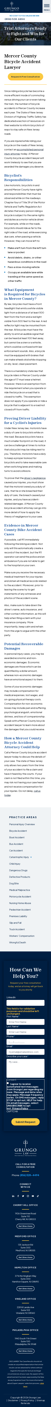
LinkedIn (11, 997)
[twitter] (35, 19)
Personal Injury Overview (22, 824)
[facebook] (31, 19)
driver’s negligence (35, 478)
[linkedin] (28, 19)
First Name (13, 1016)
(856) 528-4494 (15, 19)
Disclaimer (13, 1400)
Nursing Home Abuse (20, 903)
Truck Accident (17, 929)
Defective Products (19, 876)
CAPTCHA (12, 1111)
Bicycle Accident (18, 830)
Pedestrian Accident (20, 909)
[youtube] (41, 19)
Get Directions (26, 1226)
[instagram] (38, 19)
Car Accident (16, 850)
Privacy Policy (20, 1108)
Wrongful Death (17, 942)
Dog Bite (14, 883)
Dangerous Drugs (18, 870)
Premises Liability (18, 916)
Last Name (13, 1026)
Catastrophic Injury (19, 857)
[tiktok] (45, 19)
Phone (11, 1036)
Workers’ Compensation (21, 935)
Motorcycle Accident (20, 896)
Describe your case (17, 1056)
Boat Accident (17, 837)
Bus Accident (16, 843)
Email (10, 1046)
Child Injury (14, 863)
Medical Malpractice (19, 889)
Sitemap (41, 1400)
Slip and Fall (15, 922)
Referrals (25, 1403)
